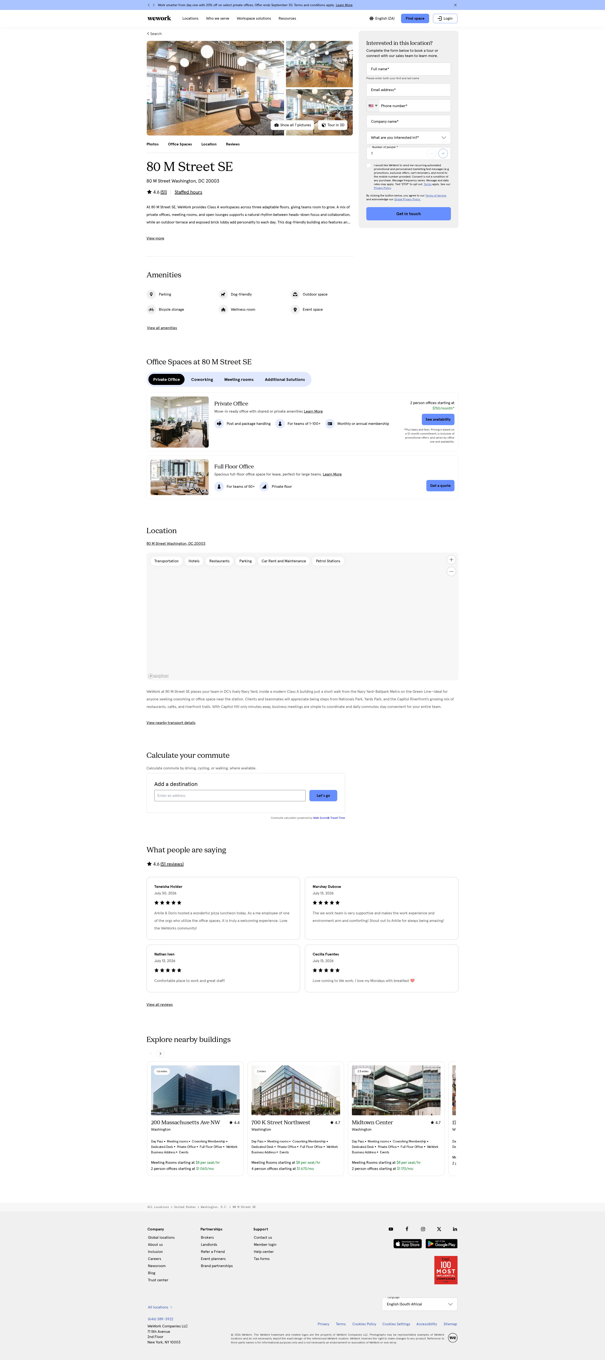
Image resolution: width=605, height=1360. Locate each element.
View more (155, 238)
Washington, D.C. (214, 1207)
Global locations (161, 1237)
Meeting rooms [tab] (239, 379)
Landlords (209, 1245)
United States (185, 1207)
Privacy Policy (382, 188)
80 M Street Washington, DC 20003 (176, 543)
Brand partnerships (217, 1266)
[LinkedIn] (455, 1229)
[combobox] (373, 106)
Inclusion (155, 1252)
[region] (302, 616)
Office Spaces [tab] (180, 144)
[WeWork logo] (159, 18)
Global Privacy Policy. (407, 199)
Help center (264, 1252)
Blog (151, 1273)
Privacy (323, 1324)
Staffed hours (188, 192)
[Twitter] (439, 1229)
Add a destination (176, 784)
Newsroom (157, 1266)
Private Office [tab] (166, 379)
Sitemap (450, 1324)
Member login (265, 1245)
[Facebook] (407, 1229)
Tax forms (262, 1259)
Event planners (213, 1259)
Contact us (263, 1237)
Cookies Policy (364, 1324)
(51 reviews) (172, 864)
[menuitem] (190, 18)
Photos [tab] (153, 144)
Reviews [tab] (233, 144)
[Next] (153, 5)
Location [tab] (208, 144)
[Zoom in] (451, 559)
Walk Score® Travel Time (329, 818)
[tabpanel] (250, 88)
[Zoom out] (451, 571)
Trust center (158, 1280)
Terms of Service (435, 195)
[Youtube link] (391, 1229)
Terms (428, 184)
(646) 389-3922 (160, 1319)
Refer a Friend (213, 1252)
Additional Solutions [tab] (285, 379)
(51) (163, 192)
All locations (158, 1207)
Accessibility (426, 1324)
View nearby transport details (171, 723)
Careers (154, 1259)
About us (155, 1245)
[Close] (455, 5)
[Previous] (149, 5)
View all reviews (160, 1005)
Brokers (207, 1237)
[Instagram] (423, 1229)
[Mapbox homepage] (158, 676)
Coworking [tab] (202, 379)
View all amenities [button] (162, 328)
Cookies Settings (396, 1324)
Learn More (344, 5)
